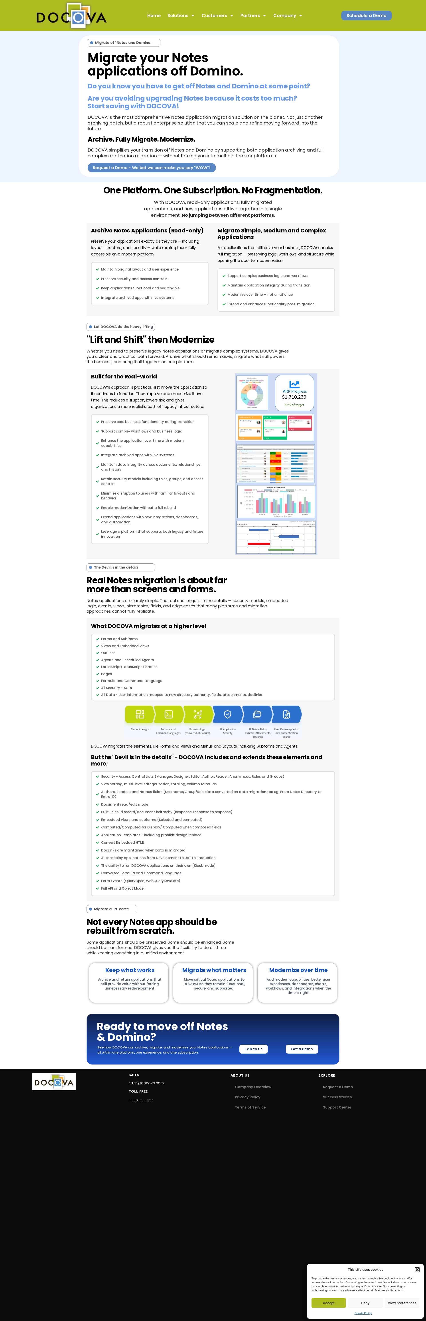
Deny (365, 1303)
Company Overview (253, 1086)
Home (154, 15)
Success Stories (337, 1097)
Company (284, 15)
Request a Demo (338, 1086)
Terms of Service (250, 1107)
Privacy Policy (247, 1097)
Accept (329, 1303)
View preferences (402, 1303)
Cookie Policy (363, 1313)
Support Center (337, 1107)
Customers (214, 15)
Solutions (178, 15)
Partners (250, 15)
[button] (417, 1269)
